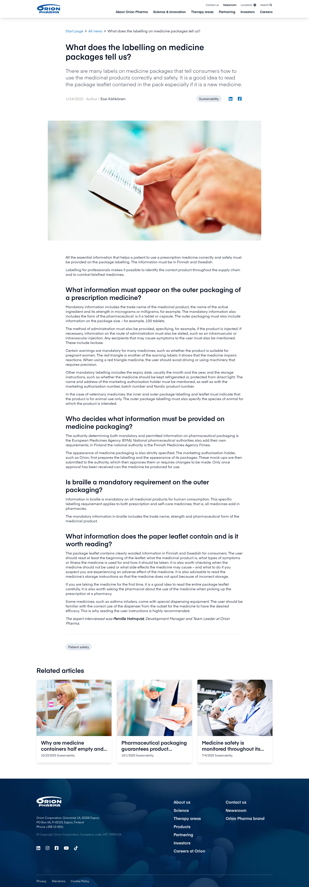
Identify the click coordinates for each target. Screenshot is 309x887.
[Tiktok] (76, 848)
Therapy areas (202, 12)
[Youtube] (66, 848)
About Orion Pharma (132, 12)
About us (182, 802)
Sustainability (209, 98)
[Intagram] (47, 848)
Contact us (212, 5)
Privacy (41, 881)
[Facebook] (56, 848)
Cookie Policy (80, 881)
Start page (74, 31)
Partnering (227, 12)
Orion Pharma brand (245, 818)
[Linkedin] (38, 848)
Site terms (58, 881)
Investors (248, 12)
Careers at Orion (189, 851)
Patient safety (78, 647)
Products (182, 826)
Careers (266, 12)
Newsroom (229, 5)
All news (95, 31)
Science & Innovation (169, 12)
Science (181, 810)
